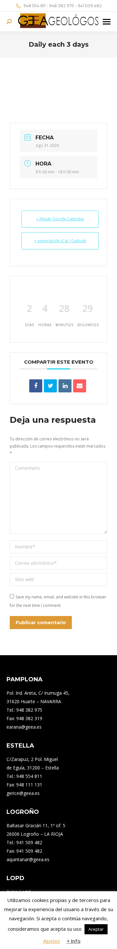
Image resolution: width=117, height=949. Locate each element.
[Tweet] (50, 385)
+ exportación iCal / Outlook (60, 241)
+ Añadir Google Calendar (60, 219)
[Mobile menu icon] (106, 21)
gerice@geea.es (23, 793)
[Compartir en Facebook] (35, 385)
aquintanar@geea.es (27, 859)
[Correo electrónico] (79, 385)
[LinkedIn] (65, 385)
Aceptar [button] (96, 929)
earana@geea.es (24, 727)
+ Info (74, 941)
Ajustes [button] (51, 941)
